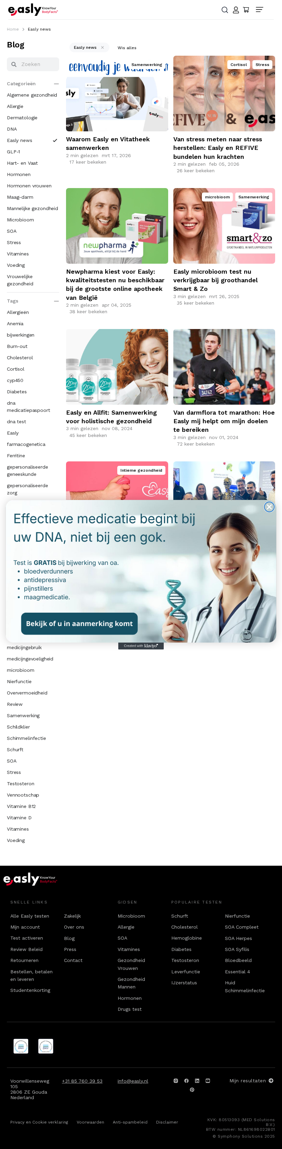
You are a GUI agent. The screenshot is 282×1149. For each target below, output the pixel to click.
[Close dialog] (269, 507)
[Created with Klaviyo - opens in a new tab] (141, 646)
